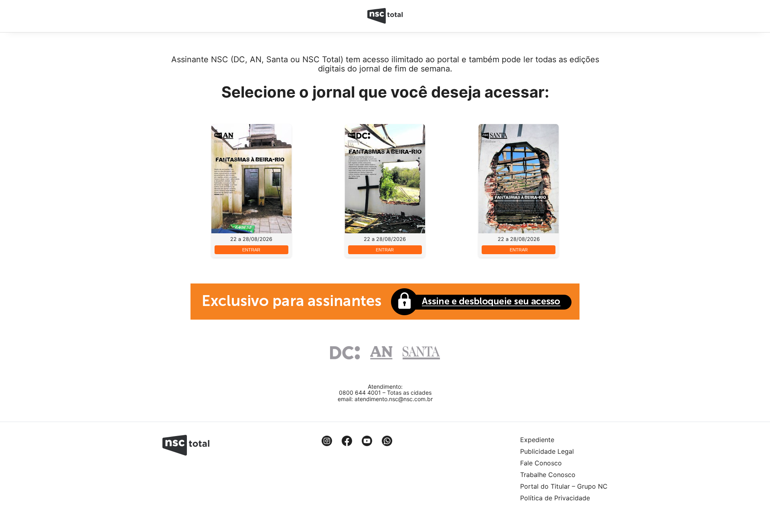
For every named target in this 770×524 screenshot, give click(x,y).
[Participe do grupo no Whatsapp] (387, 441)
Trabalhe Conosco (547, 475)
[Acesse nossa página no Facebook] (347, 441)
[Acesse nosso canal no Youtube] (367, 441)
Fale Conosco (541, 463)
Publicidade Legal (547, 451)
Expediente (537, 440)
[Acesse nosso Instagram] (327, 441)
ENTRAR (251, 249)
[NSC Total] (385, 16)
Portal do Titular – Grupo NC (564, 486)
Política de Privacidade (555, 498)
